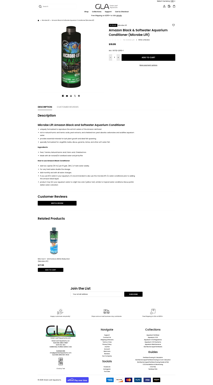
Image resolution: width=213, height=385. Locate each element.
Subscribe (133, 294)
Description (45, 106)
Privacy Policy (107, 344)
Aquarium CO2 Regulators (153, 340)
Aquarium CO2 (153, 337)
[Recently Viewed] (169, 6)
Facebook (107, 367)
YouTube (107, 371)
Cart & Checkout (122, 12)
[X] (75, 96)
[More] (89, 11)
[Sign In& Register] (164, 6)
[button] (61, 332)
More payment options (148, 65)
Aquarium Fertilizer (153, 335)
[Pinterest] (79, 96)
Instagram (107, 369)
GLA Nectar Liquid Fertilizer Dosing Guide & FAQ (153, 362)
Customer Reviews (68, 106)
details (119, 15)
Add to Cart (148, 57)
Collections (96, 12)
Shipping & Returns (107, 340)
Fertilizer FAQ (153, 369)
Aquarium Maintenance (153, 344)
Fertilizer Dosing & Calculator (153, 357)
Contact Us (107, 337)
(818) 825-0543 (64, 355)
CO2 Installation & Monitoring (153, 364)
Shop (86, 12)
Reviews (107, 354)
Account (107, 349)
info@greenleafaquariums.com (60, 353)
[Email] (67, 96)
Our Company (107, 356)
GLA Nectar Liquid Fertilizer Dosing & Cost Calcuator (153, 360)
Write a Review (144, 40)
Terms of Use (107, 342)
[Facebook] (63, 96)
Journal (107, 347)
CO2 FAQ (153, 367)
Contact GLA (60, 351)
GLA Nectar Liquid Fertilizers (153, 347)
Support (108, 12)
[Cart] (174, 6)
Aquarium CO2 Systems (153, 342)
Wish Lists (107, 351)
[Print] (71, 96)
